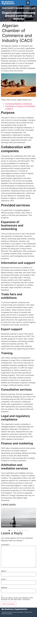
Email (4, 579)
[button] (27, 3)
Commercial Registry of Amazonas (18, 104)
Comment (5, 544)
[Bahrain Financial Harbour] (18, 517)
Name (4, 571)
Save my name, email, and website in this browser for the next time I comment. (17, 598)
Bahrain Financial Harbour (11, 525)
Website (4, 587)
